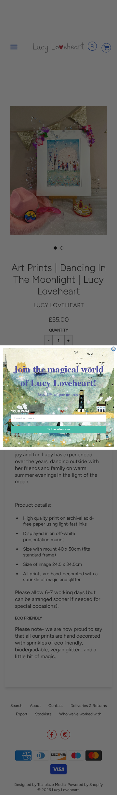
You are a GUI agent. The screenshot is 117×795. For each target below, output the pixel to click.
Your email (21, 411)
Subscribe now (58, 429)
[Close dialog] (113, 349)
